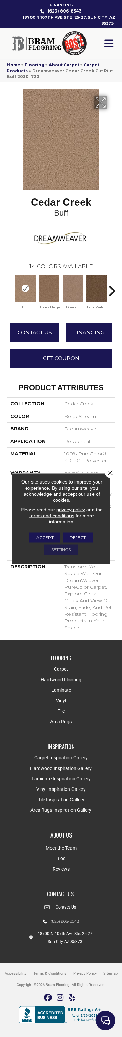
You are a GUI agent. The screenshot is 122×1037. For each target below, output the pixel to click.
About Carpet (64, 64)
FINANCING (61, 5)
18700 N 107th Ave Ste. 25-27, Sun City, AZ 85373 (69, 20)
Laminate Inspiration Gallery (61, 778)
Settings (61, 549)
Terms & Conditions (49, 973)
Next (112, 287)
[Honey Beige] (49, 288)
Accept (45, 537)
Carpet (61, 669)
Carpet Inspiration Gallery (61, 757)
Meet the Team (61, 848)
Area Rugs (61, 721)
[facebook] (48, 998)
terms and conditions (51, 515)
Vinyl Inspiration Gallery (61, 789)
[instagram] (60, 998)
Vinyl (61, 700)
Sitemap (110, 973)
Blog (61, 858)
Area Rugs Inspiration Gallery (61, 810)
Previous (10, 287)
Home (13, 64)
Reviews (61, 869)
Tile (61, 711)
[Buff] (25, 288)
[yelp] (72, 998)
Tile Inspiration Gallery (61, 799)
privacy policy (70, 509)
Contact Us (35, 332)
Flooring (34, 64)
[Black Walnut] (96, 288)
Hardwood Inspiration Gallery (61, 768)
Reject (78, 537)
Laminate (61, 690)
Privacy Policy (85, 973)
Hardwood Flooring (61, 679)
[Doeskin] (73, 288)
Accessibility (15, 973)
